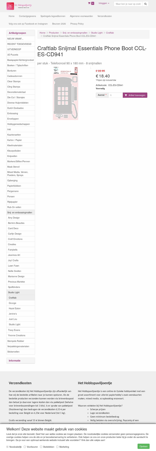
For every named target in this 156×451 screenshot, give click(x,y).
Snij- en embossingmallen (19, 212)
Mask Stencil (13, 166)
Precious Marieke (16, 281)
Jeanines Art (14, 254)
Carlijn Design (14, 233)
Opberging (12, 180)
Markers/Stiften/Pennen (18, 161)
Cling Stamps (13, 86)
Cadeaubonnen (14, 75)
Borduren (11, 70)
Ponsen (11, 196)
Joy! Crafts (13, 260)
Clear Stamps (13, 81)
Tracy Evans (14, 329)
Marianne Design (16, 276)
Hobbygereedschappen (18, 123)
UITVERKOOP (14, 49)
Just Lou (13, 318)
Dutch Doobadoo (15, 107)
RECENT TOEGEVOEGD (19, 43)
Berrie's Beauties (16, 222)
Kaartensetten (14, 134)
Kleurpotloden (14, 150)
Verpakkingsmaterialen (18, 346)
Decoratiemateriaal (16, 91)
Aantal (101, 95)
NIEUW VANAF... (15, 38)
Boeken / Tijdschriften (17, 65)
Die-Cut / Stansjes (16, 97)
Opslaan (144, 446)
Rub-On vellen (14, 207)
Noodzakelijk (15, 446)
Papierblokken (14, 185)
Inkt (9, 129)
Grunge (12, 302)
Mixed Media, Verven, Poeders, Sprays (17, 173)
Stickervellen (13, 351)
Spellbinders (14, 286)
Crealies (12, 244)
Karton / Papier (14, 139)
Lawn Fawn (13, 265)
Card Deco (13, 228)
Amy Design (14, 217)
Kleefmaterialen (14, 145)
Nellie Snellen (14, 270)
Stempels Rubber (15, 340)
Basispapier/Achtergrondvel (20, 59)
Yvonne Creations (16, 335)
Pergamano (13, 191)
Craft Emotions (15, 238)
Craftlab (12, 297)
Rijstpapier (12, 201)
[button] (104, 3)
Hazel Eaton (15, 308)
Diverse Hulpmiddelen (17, 102)
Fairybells (12, 249)
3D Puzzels (12, 54)
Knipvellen (12, 155)
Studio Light (14, 292)
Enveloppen (13, 118)
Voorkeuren (32, 446)
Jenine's (13, 313)
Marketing (64, 446)
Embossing (12, 113)
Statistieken (48, 446)
